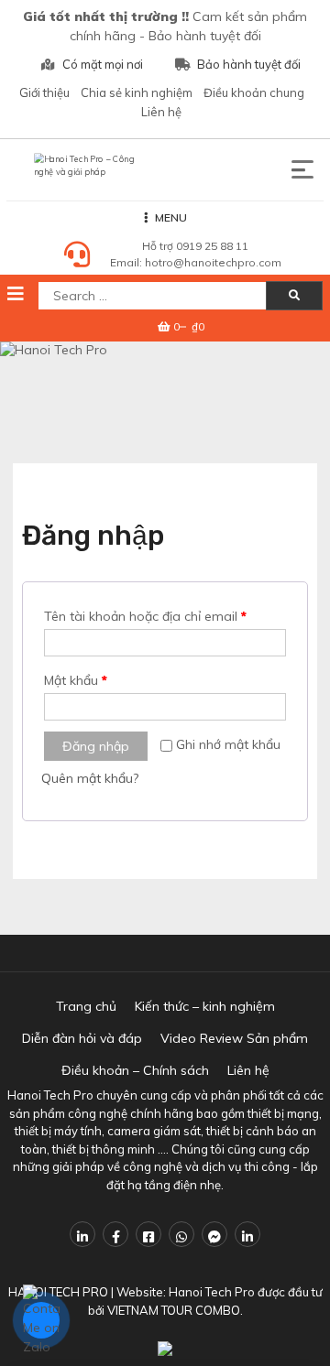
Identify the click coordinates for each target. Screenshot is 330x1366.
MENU (171, 217)
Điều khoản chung (254, 92)
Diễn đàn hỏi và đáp (82, 1038)
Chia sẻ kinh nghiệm (136, 92)
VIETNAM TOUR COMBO (173, 1310)
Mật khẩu (75, 680)
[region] (165, 389)
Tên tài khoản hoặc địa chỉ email (145, 616)
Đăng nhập (95, 746)
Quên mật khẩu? (89, 778)
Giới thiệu (44, 92)
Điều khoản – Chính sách (135, 1070)
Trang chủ (86, 1006)
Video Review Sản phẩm (234, 1038)
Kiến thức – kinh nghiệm (205, 1006)
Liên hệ (161, 111)
